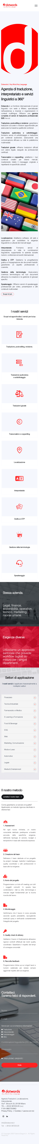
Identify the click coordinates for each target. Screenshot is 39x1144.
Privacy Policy (6, 1111)
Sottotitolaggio (8, 1034)
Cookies (18, 1111)
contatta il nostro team (11, 797)
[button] (19, 698)
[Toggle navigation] (36, 6)
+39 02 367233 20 (12, 1126)
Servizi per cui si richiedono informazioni (16, 1026)
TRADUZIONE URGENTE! (13, 1059)
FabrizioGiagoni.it (20, 1134)
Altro (5, 1037)
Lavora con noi (28, 1111)
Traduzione (7, 1030)
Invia (19, 1065)
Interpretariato (8, 1032)
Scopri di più (7, 294)
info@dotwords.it (7, 1123)
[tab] (19, 698)
